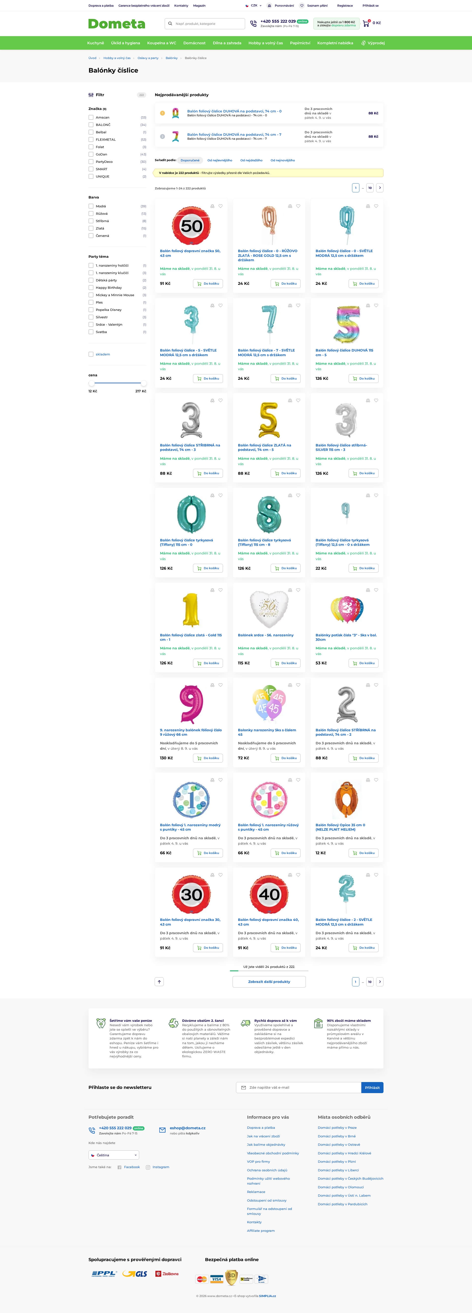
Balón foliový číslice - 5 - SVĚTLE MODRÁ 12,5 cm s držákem (188, 352)
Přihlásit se (371, 5)
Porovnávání (284, 5)
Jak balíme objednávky (266, 1144)
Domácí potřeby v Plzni (337, 1161)
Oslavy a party (148, 58)
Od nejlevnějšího (219, 160)
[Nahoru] (159, 981)
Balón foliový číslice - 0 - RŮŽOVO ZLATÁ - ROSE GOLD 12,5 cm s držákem (267, 255)
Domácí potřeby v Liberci (338, 1170)
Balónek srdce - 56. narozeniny (266, 635)
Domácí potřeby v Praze (337, 1128)
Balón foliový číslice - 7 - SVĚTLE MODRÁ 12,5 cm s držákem (266, 352)
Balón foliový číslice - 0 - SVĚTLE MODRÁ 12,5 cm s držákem (344, 253)
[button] (220, 206)
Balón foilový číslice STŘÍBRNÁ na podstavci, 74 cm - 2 (346, 732)
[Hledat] (170, 23)
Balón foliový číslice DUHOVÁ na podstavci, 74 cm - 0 (234, 111)
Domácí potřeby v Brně (337, 1136)
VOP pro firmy (258, 1161)
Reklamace (256, 1192)
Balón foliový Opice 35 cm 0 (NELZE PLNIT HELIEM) (340, 827)
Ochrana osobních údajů (267, 1170)
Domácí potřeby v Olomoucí (341, 1187)
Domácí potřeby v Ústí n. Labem (344, 1195)
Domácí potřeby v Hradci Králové (344, 1153)
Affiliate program (261, 1231)
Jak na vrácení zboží (263, 1136)
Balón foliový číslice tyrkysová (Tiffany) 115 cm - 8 (264, 542)
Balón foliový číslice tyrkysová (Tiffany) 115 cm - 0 (186, 542)
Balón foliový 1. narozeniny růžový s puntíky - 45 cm (268, 827)
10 (370, 188)
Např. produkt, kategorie (195, 24)
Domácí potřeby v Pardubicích (343, 1204)
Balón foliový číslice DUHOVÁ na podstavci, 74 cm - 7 (234, 134)
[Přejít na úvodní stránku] (116, 24)
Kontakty (181, 5)
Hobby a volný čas (117, 58)
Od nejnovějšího (283, 160)
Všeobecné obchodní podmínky (273, 1153)
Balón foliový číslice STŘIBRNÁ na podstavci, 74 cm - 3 (190, 447)
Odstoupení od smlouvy (266, 1200)
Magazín (199, 5)
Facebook (132, 1167)
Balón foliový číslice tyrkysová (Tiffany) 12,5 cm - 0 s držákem (343, 542)
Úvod (92, 58)
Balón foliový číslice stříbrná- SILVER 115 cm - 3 (341, 447)
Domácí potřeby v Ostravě (339, 1144)
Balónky (172, 58)
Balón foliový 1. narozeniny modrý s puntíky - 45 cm (190, 827)
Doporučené (190, 160)
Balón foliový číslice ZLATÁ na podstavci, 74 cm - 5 (264, 447)
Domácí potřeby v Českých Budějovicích (351, 1178)
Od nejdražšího (251, 160)
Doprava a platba (101, 5)
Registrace (345, 5)
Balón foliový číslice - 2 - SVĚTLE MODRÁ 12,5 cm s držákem (344, 921)
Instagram (161, 1167)
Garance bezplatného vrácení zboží (143, 5)
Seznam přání (317, 5)
